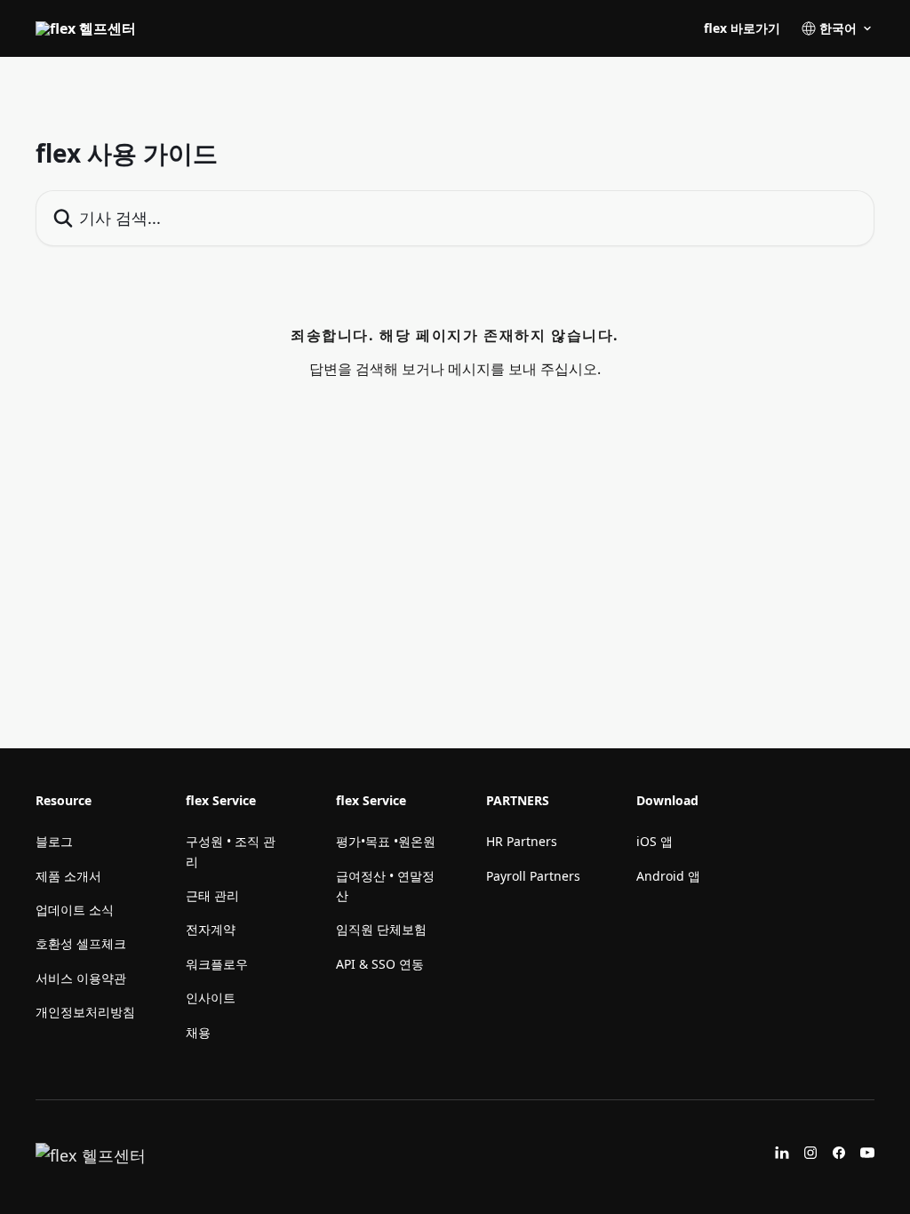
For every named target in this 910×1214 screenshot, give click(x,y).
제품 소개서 (68, 875)
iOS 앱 (654, 841)
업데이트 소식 (75, 909)
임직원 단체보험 (381, 929)
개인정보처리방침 (85, 1011)
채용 (198, 1032)
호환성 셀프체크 (81, 943)
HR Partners (521, 841)
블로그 (54, 841)
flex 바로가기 (742, 28)
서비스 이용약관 (81, 978)
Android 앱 (668, 875)
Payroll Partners (533, 875)
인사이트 (210, 997)
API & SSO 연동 (380, 963)
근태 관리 (212, 895)
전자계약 (210, 929)
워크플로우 (217, 963)
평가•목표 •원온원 (385, 841)
